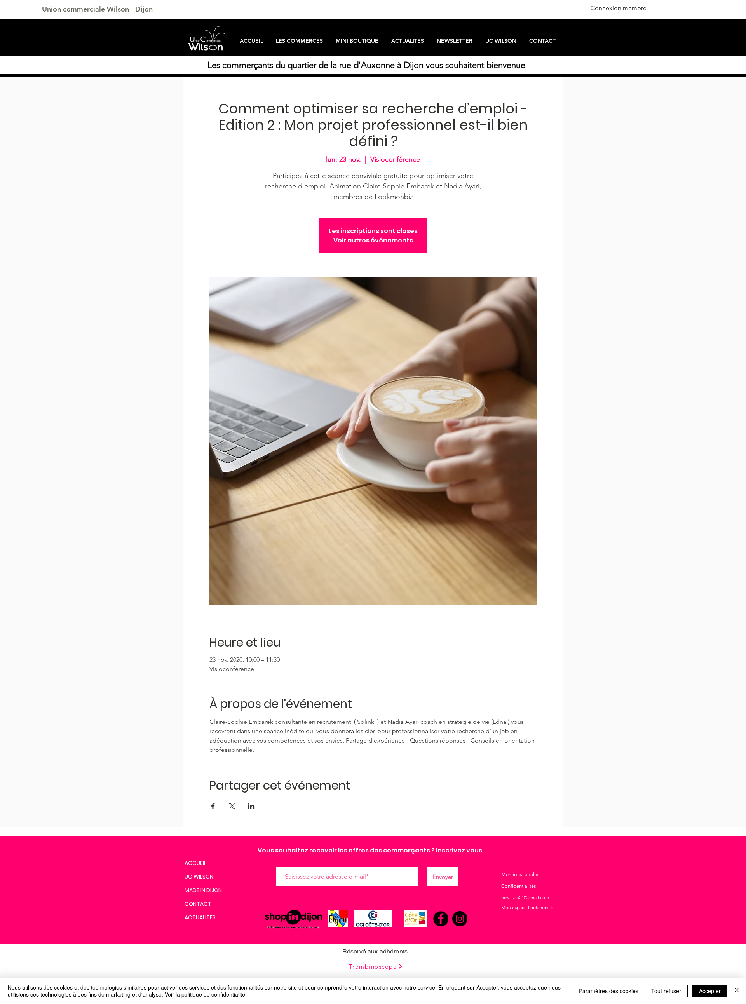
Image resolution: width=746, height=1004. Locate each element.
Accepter (710, 991)
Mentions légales (520, 874)
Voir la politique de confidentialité (205, 994)
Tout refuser (666, 991)
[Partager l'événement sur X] (232, 806)
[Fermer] (736, 991)
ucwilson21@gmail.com (525, 897)
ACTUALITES (200, 917)
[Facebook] (440, 918)
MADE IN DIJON (203, 890)
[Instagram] (459, 918)
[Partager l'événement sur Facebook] (213, 806)
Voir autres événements (373, 240)
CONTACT (198, 904)
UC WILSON (199, 876)
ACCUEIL (195, 863)
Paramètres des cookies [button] (608, 991)
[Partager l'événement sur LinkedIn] (251, 806)
